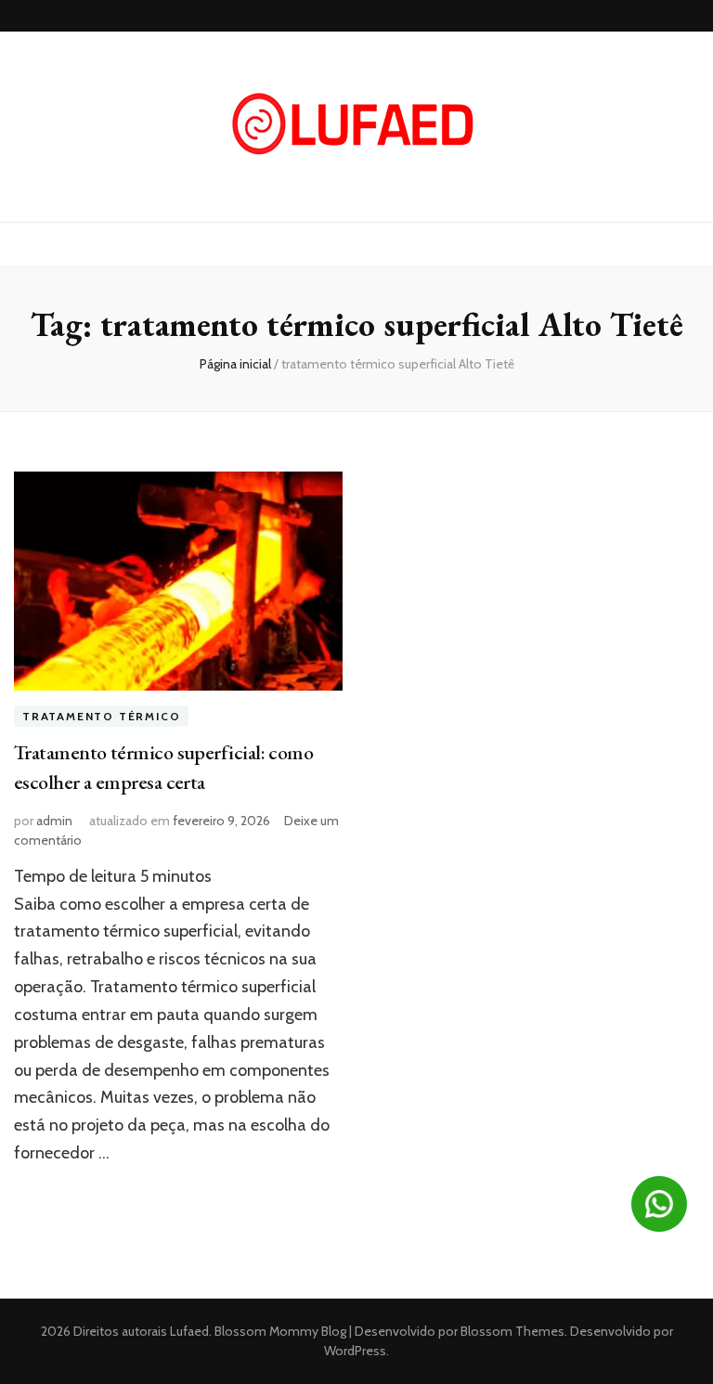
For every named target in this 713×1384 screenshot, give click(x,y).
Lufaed (189, 1331)
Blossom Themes (511, 1331)
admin (54, 820)
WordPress (355, 1350)
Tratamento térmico (101, 716)
